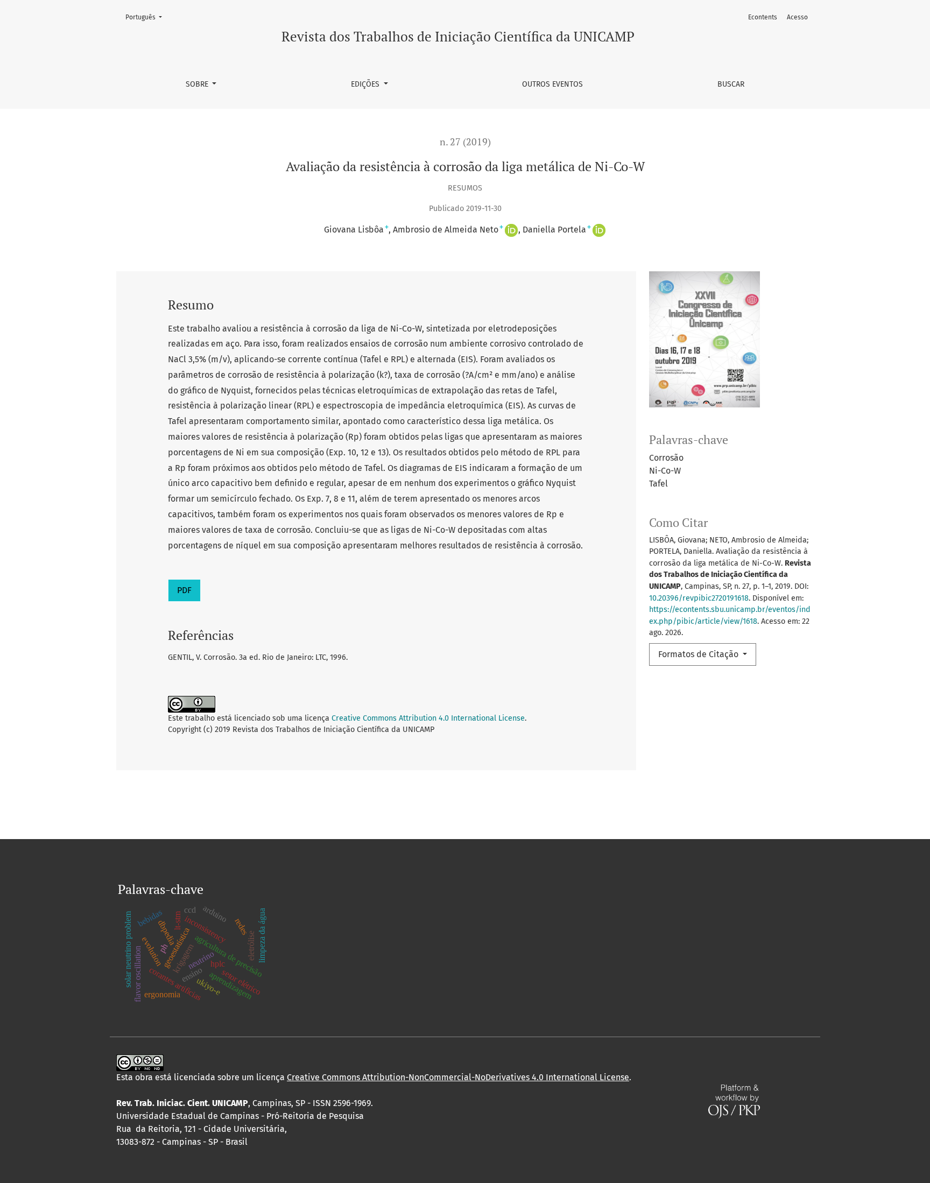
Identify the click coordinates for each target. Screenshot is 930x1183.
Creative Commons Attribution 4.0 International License (428, 718)
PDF (184, 590)
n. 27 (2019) (465, 142)
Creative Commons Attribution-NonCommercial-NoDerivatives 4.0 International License (458, 1077)
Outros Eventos (552, 84)
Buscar (730, 84)
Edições (366, 84)
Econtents (762, 17)
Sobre (198, 84)
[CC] (140, 1062)
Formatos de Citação (699, 654)
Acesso (797, 17)
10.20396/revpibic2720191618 (699, 598)
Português (147, 17)
